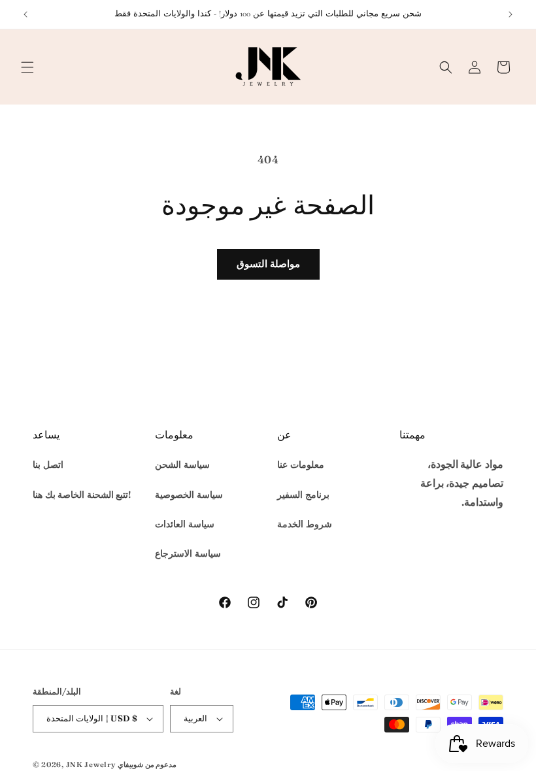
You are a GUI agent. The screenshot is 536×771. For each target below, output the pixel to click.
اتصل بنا (48, 464)
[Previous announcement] (25, 14)
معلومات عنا (300, 464)
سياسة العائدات (184, 524)
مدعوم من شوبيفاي (147, 764)
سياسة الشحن (182, 464)
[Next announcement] (510, 14)
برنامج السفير (303, 494)
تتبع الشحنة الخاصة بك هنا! (82, 494)
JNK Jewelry (91, 764)
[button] (27, 67)
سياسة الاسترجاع (188, 553)
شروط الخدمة (304, 524)
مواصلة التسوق (268, 263)
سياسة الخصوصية (189, 494)
